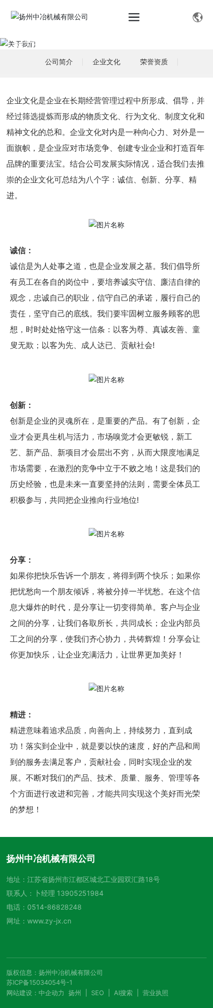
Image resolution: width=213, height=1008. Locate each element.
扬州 (74, 993)
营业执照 (155, 993)
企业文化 (106, 61)
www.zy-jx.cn (49, 921)
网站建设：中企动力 (35, 993)
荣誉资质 (154, 61)
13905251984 (80, 893)
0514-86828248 (54, 907)
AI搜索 (123, 993)
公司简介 (59, 61)
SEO (97, 993)
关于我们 (32, 43)
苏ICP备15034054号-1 (39, 982)
